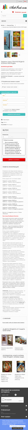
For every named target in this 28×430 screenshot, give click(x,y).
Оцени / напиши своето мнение (10, 87)
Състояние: (4, 124)
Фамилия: (5, 100)
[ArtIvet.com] (14, 7)
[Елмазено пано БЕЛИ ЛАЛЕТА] (7, 340)
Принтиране (6, 119)
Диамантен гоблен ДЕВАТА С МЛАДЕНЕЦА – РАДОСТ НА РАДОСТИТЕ (6, 378)
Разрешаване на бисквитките (18, 426)
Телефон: (5, 104)
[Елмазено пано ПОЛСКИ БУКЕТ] (21, 340)
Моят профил (5, 417)
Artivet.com (21, 302)
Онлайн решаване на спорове (8, 413)
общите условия (15, 109)
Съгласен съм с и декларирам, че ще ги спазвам (11, 110)
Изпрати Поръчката (14, 114)
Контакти (20, 1)
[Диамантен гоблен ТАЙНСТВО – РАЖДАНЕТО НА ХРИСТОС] (21, 366)
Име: (4, 95)
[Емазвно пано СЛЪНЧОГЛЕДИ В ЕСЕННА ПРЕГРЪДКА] (7, 54)
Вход (25, 1)
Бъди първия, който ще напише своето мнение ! (13, 322)
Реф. (2, 122)
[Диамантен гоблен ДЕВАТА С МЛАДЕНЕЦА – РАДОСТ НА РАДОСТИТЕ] (7, 366)
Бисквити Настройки (17, 428)
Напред (19, 55)
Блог (2, 412)
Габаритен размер (8, 140)
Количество (5, 134)
